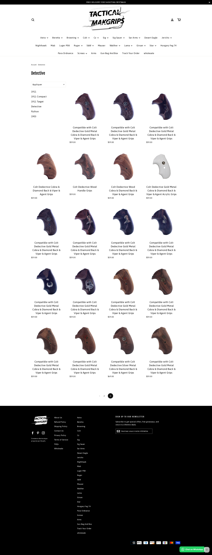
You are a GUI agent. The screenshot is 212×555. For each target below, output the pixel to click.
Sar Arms (133, 37)
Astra (43, 37)
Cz (95, 37)
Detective (36, 106)
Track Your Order (131, 53)
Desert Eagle (151, 37)
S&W (89, 45)
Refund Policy (60, 422)
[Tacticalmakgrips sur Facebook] (32, 432)
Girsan (140, 45)
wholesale (149, 53)
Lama (127, 45)
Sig (105, 37)
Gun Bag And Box (109, 53)
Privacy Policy (60, 435)
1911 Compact (39, 96)
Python (35, 111)
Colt (85, 37)
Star (152, 45)
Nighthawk (40, 45)
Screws (81, 53)
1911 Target (37, 101)
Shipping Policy (60, 426)
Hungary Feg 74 (168, 45)
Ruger (77, 45)
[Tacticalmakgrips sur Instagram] (43, 432)
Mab (53, 45)
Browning (72, 37)
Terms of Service (61, 440)
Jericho (166, 37)
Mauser (102, 45)
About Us (58, 417)
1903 (33, 116)
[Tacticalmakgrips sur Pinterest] (37, 432)
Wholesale (58, 448)
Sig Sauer (118, 37)
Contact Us (59, 431)
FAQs (56, 444)
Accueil (34, 65)
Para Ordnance (65, 53)
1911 (33, 91)
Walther (114, 45)
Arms (93, 53)
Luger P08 (64, 45)
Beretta (56, 37)
